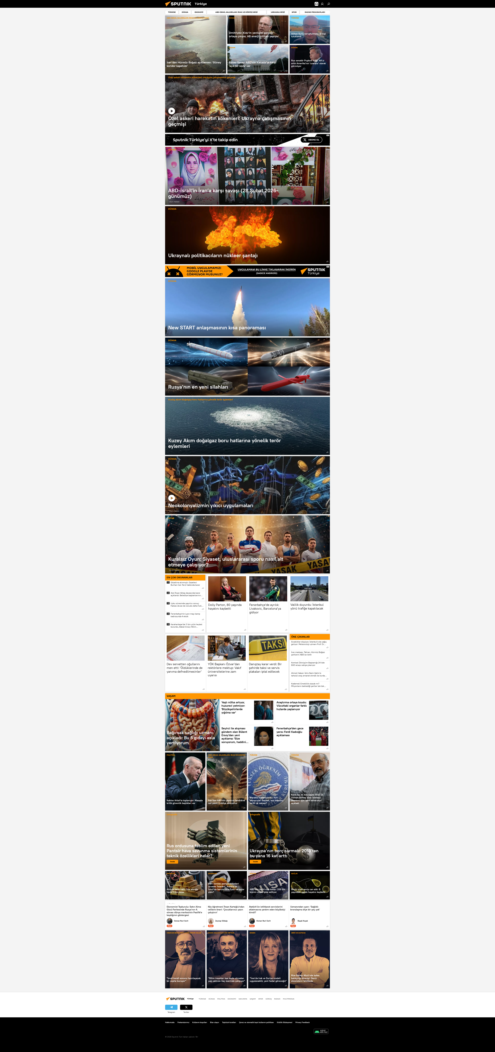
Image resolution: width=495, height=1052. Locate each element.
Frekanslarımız (183, 1022)
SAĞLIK (294, 874)
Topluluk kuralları (229, 1022)
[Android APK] (321, 1032)
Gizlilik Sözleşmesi (284, 1022)
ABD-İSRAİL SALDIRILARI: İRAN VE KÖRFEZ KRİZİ (188, 18)
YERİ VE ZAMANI (298, 933)
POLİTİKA (171, 755)
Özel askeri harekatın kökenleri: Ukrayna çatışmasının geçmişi (201, 77)
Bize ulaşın (214, 1022)
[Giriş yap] (322, 3)
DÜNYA (232, 18)
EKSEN (252, 933)
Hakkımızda (169, 1022)
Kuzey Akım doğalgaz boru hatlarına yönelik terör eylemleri (200, 399)
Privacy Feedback (302, 1022)
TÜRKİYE (295, 18)
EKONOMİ (171, 874)
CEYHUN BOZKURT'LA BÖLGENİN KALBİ (184, 933)
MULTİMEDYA (288, 999)
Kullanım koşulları (199, 1022)
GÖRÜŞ (269, 999)
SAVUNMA (243, 999)
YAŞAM (253, 999)
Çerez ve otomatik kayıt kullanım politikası (256, 1022)
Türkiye (202, 999)
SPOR (171, 518)
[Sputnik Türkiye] (179, 7)
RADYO (277, 999)
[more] (223, 70)
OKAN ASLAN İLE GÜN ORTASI (221, 933)
